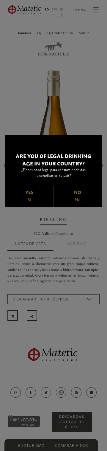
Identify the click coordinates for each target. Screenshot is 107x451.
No (78, 199)
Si (29, 199)
